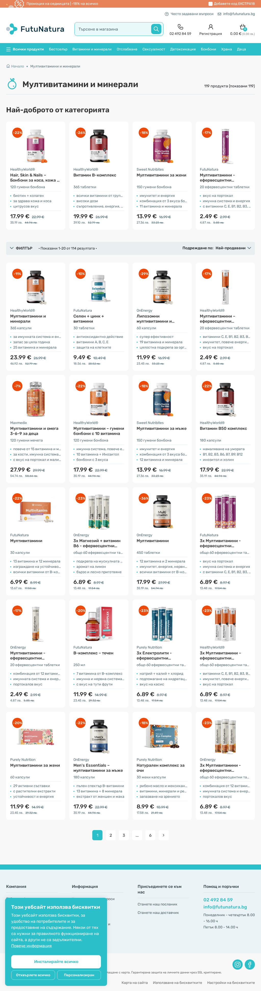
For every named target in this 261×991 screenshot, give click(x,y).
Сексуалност (153, 49)
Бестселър (58, 49)
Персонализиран (79, 975)
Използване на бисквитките (177, 983)
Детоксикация (183, 49)
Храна (226, 49)
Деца (241, 49)
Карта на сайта (135, 983)
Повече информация (31, 945)
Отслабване (127, 49)
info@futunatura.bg (239, 14)
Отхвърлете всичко (33, 975)
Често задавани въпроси (192, 14)
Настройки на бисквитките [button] (231, 983)
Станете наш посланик (157, 904)
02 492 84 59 (218, 900)
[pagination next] (164, 835)
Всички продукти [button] (28, 49)
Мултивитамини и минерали (55, 66)
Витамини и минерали (92, 49)
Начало (17, 66)
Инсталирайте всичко (56, 961)
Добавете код (234, 4)
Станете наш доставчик (158, 913)
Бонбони (208, 49)
